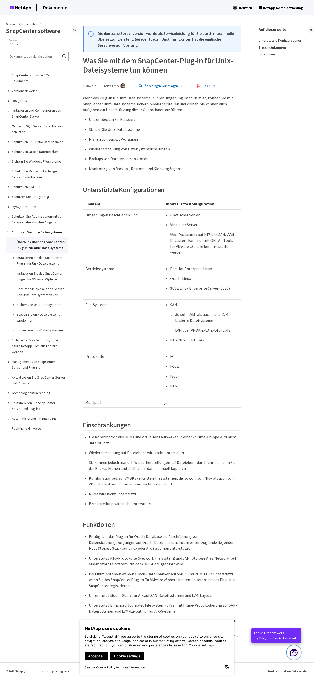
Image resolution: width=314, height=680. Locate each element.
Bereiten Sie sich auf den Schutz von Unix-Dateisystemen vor (40, 292)
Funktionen (267, 54)
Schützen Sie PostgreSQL (31, 197)
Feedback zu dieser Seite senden (288, 671)
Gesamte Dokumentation (22, 24)
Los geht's (19, 100)
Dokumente (55, 7)
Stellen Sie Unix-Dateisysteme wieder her (39, 317)
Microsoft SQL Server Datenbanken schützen (37, 129)
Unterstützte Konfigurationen (280, 40)
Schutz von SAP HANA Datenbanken (37, 142)
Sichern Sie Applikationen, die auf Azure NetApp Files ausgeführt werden (36, 346)
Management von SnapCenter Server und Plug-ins (33, 364)
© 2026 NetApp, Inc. (18, 671)
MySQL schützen (24, 206)
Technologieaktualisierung (31, 393)
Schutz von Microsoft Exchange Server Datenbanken (34, 174)
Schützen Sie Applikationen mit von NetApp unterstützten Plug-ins (37, 219)
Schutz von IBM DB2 (26, 187)
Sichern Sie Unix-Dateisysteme (39, 304)
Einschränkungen (272, 47)
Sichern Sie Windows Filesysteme (36, 161)
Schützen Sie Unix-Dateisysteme (37, 232)
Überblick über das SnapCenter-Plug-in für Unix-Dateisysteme (41, 245)
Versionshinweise (25, 91)
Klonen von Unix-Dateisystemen (40, 330)
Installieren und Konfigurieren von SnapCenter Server (36, 113)
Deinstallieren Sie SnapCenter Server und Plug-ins (33, 406)
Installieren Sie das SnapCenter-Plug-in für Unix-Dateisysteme (40, 260)
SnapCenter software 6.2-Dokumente (30, 78)
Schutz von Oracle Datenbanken (35, 151)
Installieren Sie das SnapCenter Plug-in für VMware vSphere (40, 276)
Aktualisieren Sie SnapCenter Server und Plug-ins (38, 380)
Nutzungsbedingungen (56, 671)
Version (13, 40)
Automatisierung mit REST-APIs (34, 418)
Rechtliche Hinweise (26, 428)
